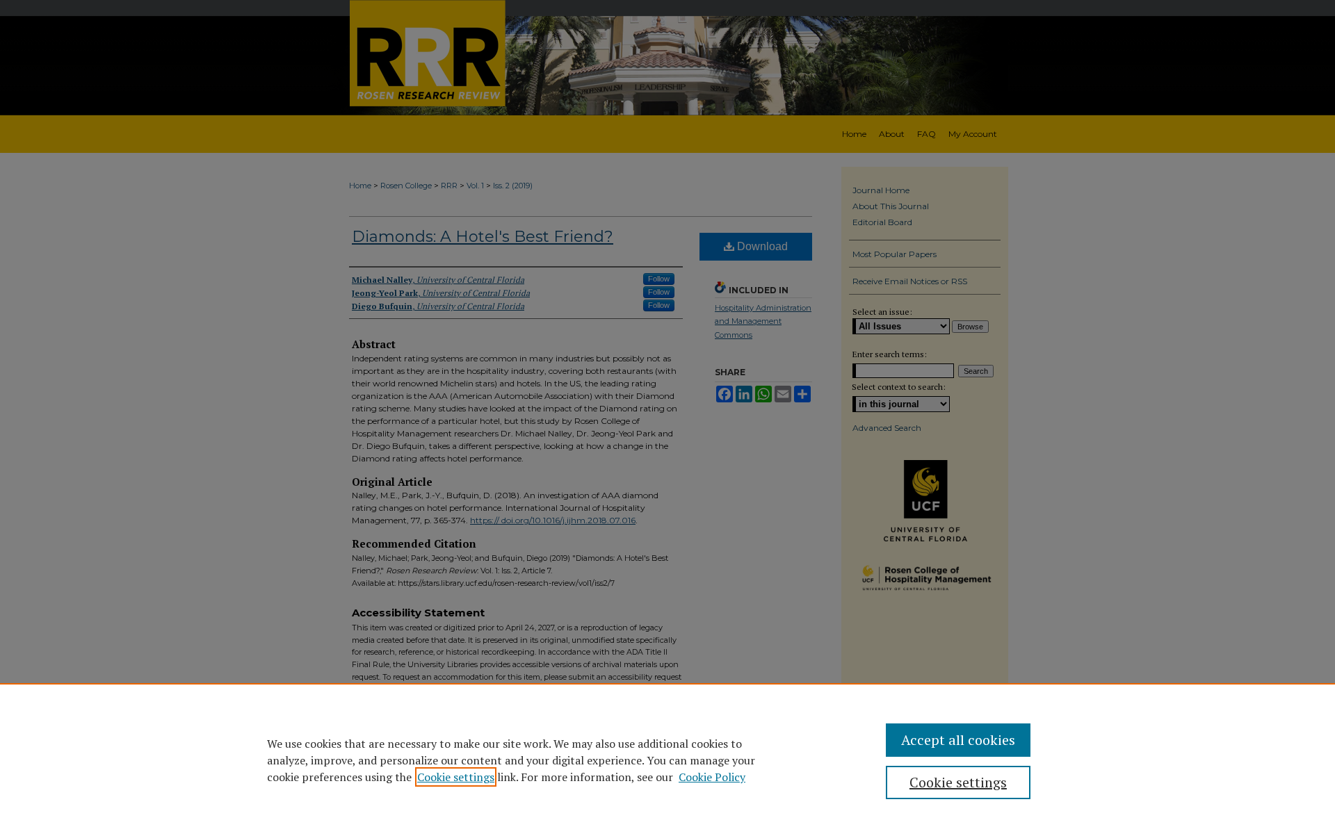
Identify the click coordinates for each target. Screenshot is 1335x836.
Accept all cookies (958, 739)
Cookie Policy (712, 777)
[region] (667, 759)
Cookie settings (455, 777)
